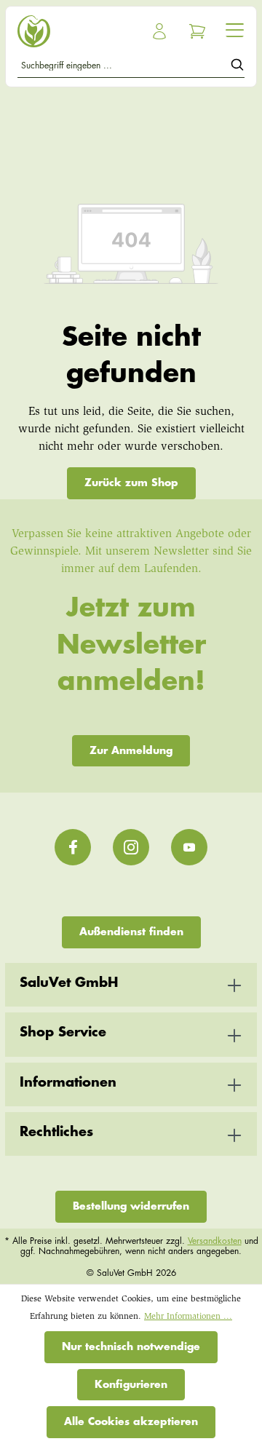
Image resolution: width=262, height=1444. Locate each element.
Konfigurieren (131, 1384)
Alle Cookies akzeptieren (131, 1421)
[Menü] (235, 30)
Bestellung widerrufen (131, 1206)
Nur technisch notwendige (131, 1346)
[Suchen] (237, 67)
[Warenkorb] (197, 31)
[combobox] (124, 67)
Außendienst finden (131, 932)
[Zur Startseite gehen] (71, 31)
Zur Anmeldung (131, 750)
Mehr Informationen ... (188, 1316)
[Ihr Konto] (159, 31)
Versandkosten (215, 1241)
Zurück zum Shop (131, 482)
